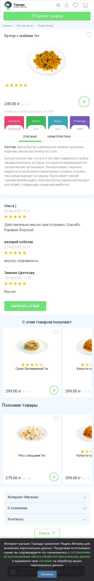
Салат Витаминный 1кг (32, 368)
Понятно (47, 574)
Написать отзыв (25, 306)
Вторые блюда (45, 25)
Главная (7, 25)
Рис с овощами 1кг (32, 455)
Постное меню (25, 25)
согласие (45, 561)
